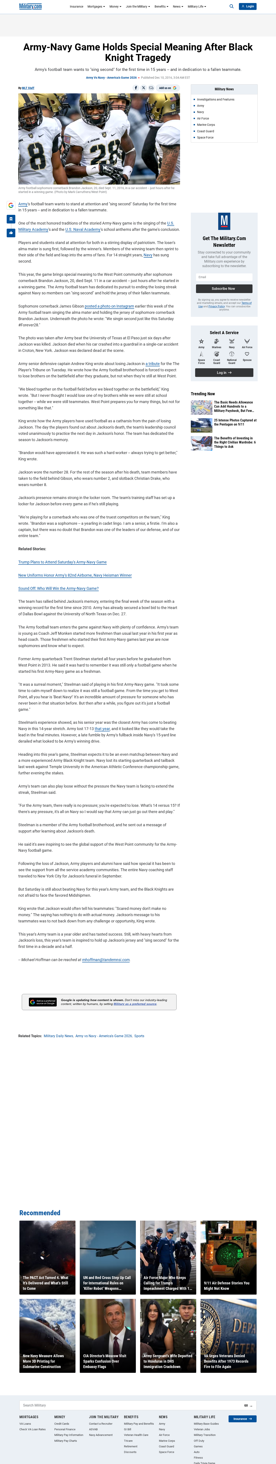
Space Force (166, 1452)
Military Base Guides (206, 1423)
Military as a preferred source (135, 1004)
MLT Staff (28, 88)
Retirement (130, 1446)
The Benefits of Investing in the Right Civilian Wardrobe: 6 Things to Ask (235, 442)
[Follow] (11, 219)
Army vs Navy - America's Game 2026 (111, 77)
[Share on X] (143, 88)
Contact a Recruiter (100, 1423)
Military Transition (205, 1435)
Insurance (76, 6)
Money (114, 6)
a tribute (153, 363)
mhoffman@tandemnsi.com (106, 959)
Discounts (130, 1452)
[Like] (11, 233)
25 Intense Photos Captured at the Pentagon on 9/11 (235, 422)
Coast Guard (166, 1446)
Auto (196, 1452)
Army (23, 204)
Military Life (195, 6)
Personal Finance (64, 1429)
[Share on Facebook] (135, 88)
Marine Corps (167, 1440)
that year (102, 728)
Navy (148, 255)
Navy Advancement (101, 1435)
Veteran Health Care (136, 1435)
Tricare (128, 1440)
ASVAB (93, 1429)
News (176, 6)
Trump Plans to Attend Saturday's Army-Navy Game (62, 562)
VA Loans (25, 1423)
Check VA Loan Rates (32, 1429)
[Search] (232, 6)
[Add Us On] (11, 205)
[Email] (151, 88)
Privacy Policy (217, 306)
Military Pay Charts (65, 1440)
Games (198, 1446)
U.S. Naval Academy (82, 229)
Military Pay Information (68, 1435)
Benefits (160, 6)
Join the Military (136, 6)
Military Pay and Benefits (139, 1423)
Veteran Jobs (202, 1429)
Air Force (164, 1435)
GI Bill (127, 1429)
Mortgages (95, 6)
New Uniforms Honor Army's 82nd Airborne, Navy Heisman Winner (75, 575)
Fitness (198, 1457)
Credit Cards (61, 1423)
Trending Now (203, 394)
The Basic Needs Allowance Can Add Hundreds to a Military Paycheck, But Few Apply (233, 406)
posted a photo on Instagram (109, 306)
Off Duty (199, 1440)
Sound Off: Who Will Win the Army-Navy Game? (58, 588)
